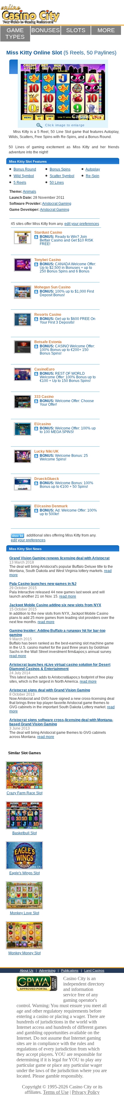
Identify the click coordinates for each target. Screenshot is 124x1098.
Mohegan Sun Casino (52, 287)
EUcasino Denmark (51, 506)
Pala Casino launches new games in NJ (42, 584)
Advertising (47, 970)
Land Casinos (94, 970)
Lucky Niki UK (46, 451)
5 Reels (20, 182)
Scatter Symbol (62, 176)
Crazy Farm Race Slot (24, 793)
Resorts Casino (47, 314)
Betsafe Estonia (48, 342)
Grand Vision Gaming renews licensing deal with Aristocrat (59, 558)
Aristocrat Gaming (56, 203)
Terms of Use (56, 1092)
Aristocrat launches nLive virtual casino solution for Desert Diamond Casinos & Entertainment (59, 667)
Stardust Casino (48, 232)
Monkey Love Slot (24, 913)
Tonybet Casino (47, 260)
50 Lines (57, 182)
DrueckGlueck (46, 479)
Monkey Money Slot (24, 953)
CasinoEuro (44, 369)
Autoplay (92, 169)
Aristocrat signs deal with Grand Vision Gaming (49, 690)
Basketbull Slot (24, 833)
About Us (26, 970)
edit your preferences (81, 224)
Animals (29, 191)
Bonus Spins (60, 169)
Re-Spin (92, 176)
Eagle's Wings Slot (24, 873)
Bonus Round (25, 169)
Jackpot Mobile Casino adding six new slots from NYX (55, 605)
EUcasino (42, 424)
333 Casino (44, 397)
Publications (70, 970)
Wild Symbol (24, 176)
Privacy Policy (86, 1092)
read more (67, 596)
